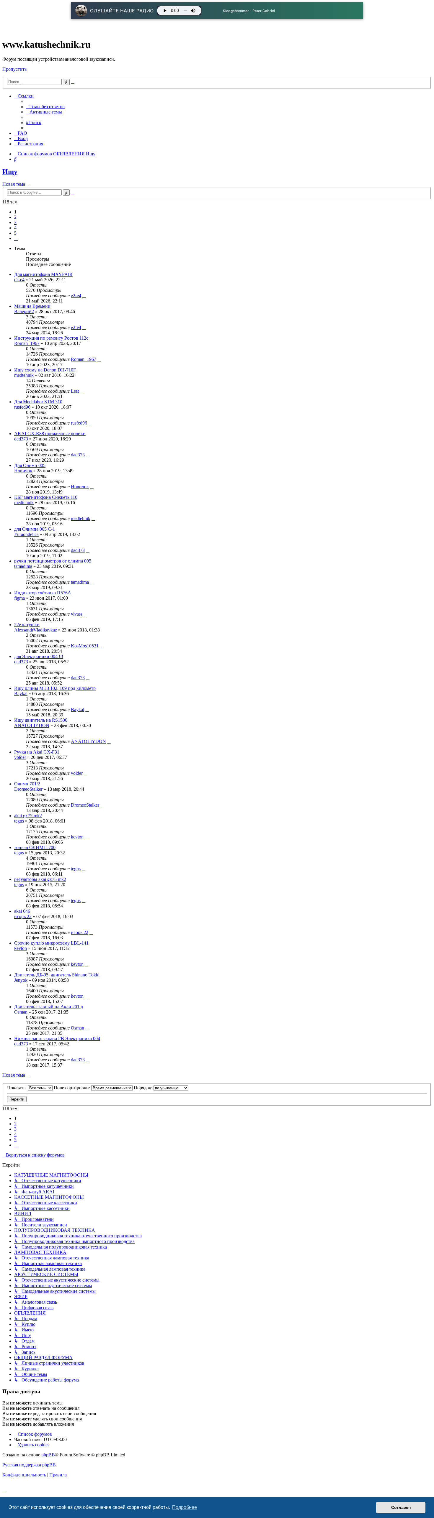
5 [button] (15, 233)
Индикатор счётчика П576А (42, 592)
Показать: (17, 1087)
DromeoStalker (28, 789)
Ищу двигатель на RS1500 (40, 720)
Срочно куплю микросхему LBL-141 (51, 942)
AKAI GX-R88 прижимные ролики (50, 433)
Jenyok (20, 980)
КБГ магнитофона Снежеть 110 (45, 497)
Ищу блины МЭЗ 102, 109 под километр (55, 688)
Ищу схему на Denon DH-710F (45, 369)
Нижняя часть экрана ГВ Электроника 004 (57, 1038)
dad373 (21, 438)
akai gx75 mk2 (28, 815)
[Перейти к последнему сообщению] (84, 295)
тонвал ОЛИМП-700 (35, 847)
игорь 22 (23, 916)
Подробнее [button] (184, 1507)
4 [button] (15, 227)
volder (20, 757)
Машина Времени (32, 306)
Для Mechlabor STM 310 (38, 401)
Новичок (23, 470)
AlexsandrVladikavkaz (35, 629)
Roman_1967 (27, 343)
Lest (75, 391)
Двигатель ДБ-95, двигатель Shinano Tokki (56, 974)
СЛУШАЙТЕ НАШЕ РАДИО (122, 11)
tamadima (23, 566)
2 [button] (15, 217)
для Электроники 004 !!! (38, 656)
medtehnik (24, 375)
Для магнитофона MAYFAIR (43, 274)
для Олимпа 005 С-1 (34, 529)
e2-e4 (19, 279)
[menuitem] (45, 106)
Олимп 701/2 (27, 783)
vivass (76, 613)
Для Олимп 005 (29, 465)
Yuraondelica (26, 534)
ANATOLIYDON (31, 725)
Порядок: (144, 1087)
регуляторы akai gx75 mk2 (40, 879)
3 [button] (15, 222)
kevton (77, 836)
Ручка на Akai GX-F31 (36, 751)
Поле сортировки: (72, 1087)
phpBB (48, 1454)
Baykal (20, 693)
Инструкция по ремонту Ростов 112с (51, 338)
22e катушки (27, 624)
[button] (16, 238)
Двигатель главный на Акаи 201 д (48, 1006)
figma (19, 598)
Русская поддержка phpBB (29, 1464)
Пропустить (14, 69)
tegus (19, 820)
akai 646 (22, 911)
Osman (20, 1011)
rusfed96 (22, 406)
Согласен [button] (401, 1507)
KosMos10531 (85, 645)
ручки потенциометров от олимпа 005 (52, 560)
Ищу (9, 171)
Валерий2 (24, 311)
